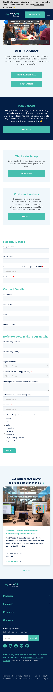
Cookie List (38, 677)
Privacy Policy (18, 677)
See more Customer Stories (25, 483)
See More (12, 561)
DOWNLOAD (26, 129)
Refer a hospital (26, 75)
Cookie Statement (28, 677)
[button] (24, 570)
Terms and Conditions (8, 677)
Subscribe (26, 173)
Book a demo (34, 15)
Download (26, 217)
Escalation (26, 84)
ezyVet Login (46, 677)
